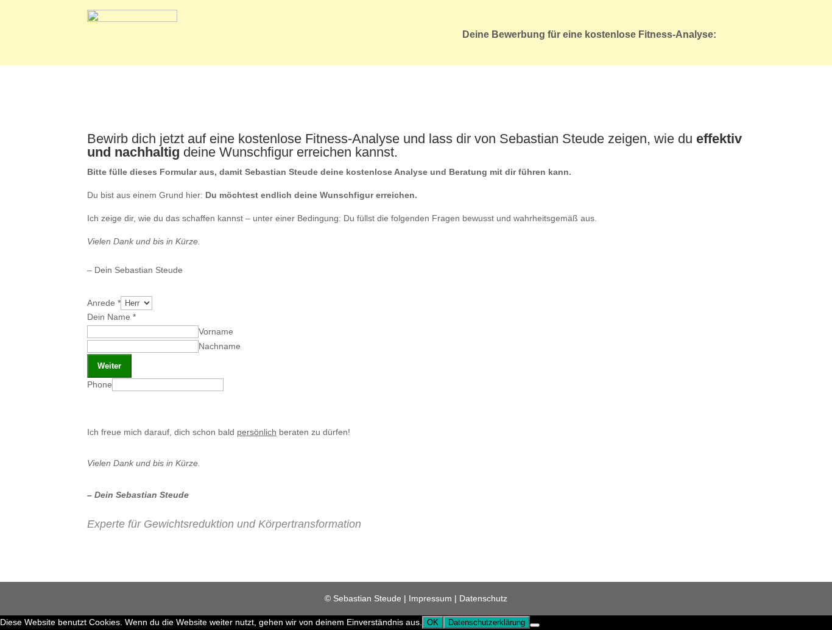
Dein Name (111, 317)
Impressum (430, 598)
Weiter (109, 365)
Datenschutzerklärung (486, 622)
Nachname (220, 346)
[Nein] (535, 625)
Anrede (104, 303)
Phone (99, 384)
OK (433, 622)
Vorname (216, 331)
